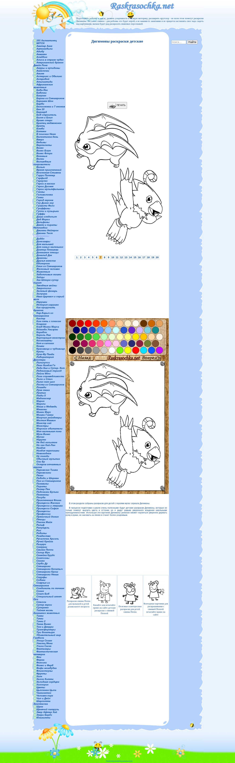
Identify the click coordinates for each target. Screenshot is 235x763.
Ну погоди (42, 456)
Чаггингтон (43, 692)
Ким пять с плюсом (48, 321)
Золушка (41, 293)
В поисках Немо (46, 134)
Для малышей (45, 244)
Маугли (41, 403)
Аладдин (41, 57)
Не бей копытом (46, 442)
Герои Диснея (44, 186)
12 (121, 257)
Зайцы (40, 277)
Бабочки (41, 92)
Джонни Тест (44, 233)
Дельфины (43, 222)
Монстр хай (43, 423)
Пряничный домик (47, 516)
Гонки (40, 197)
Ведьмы (41, 142)
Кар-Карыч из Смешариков (43, 314)
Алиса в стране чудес (50, 59)
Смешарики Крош (47, 571)
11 (117, 257)
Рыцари (41, 544)
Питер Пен (43, 489)
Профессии (43, 514)
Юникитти (43, 717)
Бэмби (40, 128)
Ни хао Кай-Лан (45, 445)
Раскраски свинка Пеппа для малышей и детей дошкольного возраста (78, 604)
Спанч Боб (42, 593)
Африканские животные (43, 86)
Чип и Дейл (43, 698)
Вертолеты (44, 145)
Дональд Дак (44, 255)
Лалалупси (43, 362)
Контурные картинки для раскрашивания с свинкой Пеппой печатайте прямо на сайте (156, 609)
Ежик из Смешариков (49, 266)
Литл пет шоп (45, 381)
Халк (39, 676)
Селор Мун (43, 552)
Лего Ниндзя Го (45, 365)
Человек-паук (44, 695)
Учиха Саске (43, 646)
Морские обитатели (49, 428)
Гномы (40, 191)
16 (139, 257)
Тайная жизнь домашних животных (46, 611)
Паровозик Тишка (47, 469)
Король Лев (43, 335)
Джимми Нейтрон (47, 230)
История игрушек (47, 304)
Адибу (40, 51)
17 (143, 257)
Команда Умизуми (47, 329)
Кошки (40, 346)
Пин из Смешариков (48, 480)
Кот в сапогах (45, 343)
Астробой (42, 79)
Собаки (40, 580)
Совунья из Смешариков (41, 584)
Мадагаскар (43, 398)
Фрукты (41, 673)
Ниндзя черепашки (47, 450)
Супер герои (44, 604)
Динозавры (43, 241)
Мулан (40, 436)
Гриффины (43, 208)
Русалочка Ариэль (47, 538)
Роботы (41, 533)
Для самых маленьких (49, 247)
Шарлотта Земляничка (41, 702)
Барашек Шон (44, 101)
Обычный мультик (48, 458)
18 (148, 257)
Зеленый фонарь (46, 291)
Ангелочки (42, 70)
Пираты (41, 486)
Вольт (40, 167)
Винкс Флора (44, 153)
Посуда (40, 497)
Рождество (43, 536)
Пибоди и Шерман (47, 478)
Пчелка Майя (44, 522)
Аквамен (41, 54)
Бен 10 (40, 109)
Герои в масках (45, 183)
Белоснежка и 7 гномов (50, 106)
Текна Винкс (43, 624)
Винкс (40, 147)
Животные (43, 271)
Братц (40, 125)
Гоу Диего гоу (45, 202)
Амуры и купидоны (48, 68)
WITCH (40, 43)
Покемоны (42, 494)
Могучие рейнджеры (49, 417)
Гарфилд (42, 178)
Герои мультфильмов (50, 189)
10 (112, 257)
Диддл (40, 238)
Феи (38, 657)
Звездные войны (46, 285)
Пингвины (42, 483)
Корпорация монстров (50, 337)
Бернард (41, 112)
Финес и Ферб (44, 665)
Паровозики (43, 472)
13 (126, 257)
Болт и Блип (44, 117)
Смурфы (41, 577)
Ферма (40, 659)
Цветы (40, 687)
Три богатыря (45, 632)
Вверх (40, 139)
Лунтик (41, 392)
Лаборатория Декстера (43, 358)
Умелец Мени (44, 643)
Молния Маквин (46, 420)
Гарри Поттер (45, 175)
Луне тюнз (43, 390)
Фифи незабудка (46, 668)
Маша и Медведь (46, 406)
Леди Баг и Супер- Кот (50, 368)
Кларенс (41, 324)
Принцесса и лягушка (49, 505)
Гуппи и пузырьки (47, 211)
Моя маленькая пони (49, 431)
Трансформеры (46, 629)
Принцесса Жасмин (48, 502)
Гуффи (40, 213)
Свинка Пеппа (44, 549)
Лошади (41, 387)
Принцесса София (47, 508)
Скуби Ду (42, 563)
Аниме (40, 73)
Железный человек (48, 269)
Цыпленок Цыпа (46, 690)
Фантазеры (43, 648)
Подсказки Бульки (47, 491)
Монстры (42, 425)
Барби (40, 103)
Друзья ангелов (46, 260)
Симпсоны (42, 558)
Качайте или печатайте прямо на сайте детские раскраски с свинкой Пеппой (104, 609)
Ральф (40, 525)
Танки (40, 615)
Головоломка (44, 194)
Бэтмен (41, 131)
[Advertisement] (116, 73)
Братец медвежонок (49, 123)
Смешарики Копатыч (49, 569)
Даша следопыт (46, 216)
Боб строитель (46, 114)
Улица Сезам (44, 640)
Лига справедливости (50, 376)
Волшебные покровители (42, 163)
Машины (41, 409)
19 (152, 257)
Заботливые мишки (48, 274)
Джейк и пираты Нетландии (45, 226)
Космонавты (44, 340)
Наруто (41, 439)
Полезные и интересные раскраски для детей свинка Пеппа (130, 609)
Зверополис (43, 288)
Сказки (40, 560)
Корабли (41, 332)
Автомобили (44, 48)
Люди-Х (41, 395)
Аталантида (44, 81)
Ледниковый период (49, 370)
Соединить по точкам (50, 588)
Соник (40, 591)
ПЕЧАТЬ (121, 105)
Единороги (43, 263)
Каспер (40, 318)
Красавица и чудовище (50, 348)
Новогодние (43, 453)
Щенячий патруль (47, 709)
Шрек (39, 706)
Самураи (41, 547)
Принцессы (43, 511)
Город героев (44, 200)
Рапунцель (42, 527)
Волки (40, 158)
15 (134, 257)
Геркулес (42, 180)
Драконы (41, 258)
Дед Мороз (43, 219)
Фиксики (41, 662)
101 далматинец (46, 40)
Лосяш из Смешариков (50, 384)
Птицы (40, 519)
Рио (38, 530)
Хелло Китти (45, 679)
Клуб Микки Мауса (47, 326)
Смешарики (43, 566)
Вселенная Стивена (48, 172)
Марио (40, 401)
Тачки (39, 618)
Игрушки (41, 302)
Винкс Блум (43, 150)
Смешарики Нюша (47, 574)
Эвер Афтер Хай (46, 712)
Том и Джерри (45, 626)
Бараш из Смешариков (50, 98)
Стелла (41, 602)
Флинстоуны (44, 670)
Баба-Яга (42, 90)
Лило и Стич (44, 379)
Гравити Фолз (45, 205)
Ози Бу (40, 461)
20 (157, 257)
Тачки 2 (40, 621)
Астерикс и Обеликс (49, 76)
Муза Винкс (43, 434)
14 (130, 257)
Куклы (40, 351)
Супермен (42, 607)
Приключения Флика (48, 500)
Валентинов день (47, 136)
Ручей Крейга (44, 541)
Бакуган (41, 95)
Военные (41, 156)
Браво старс (44, 120)
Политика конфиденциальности (119, 761)
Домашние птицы (47, 252)
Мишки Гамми (45, 414)
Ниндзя (40, 447)
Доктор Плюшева (47, 249)
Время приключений (48, 169)
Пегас (40, 475)
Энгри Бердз (44, 714)
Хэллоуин (42, 684)
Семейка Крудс (45, 555)
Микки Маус (43, 412)
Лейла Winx (43, 373)
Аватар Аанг (44, 46)
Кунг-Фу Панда (45, 354)
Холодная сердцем (47, 681)
